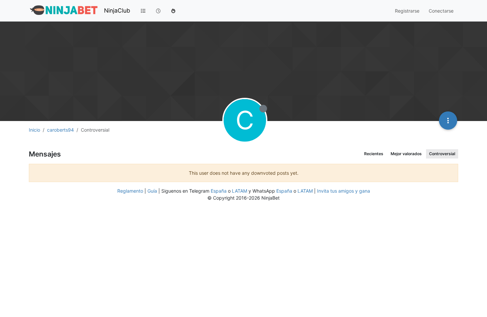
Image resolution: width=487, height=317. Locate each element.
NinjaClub (117, 10)
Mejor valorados (406, 153)
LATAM (239, 191)
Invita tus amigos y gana (343, 191)
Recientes (373, 153)
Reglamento (130, 191)
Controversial (442, 153)
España (219, 191)
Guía (152, 191)
